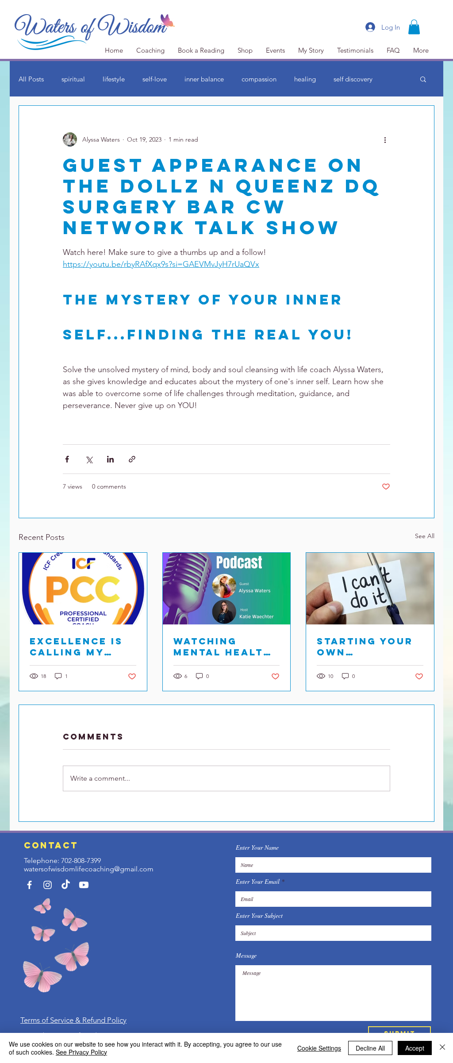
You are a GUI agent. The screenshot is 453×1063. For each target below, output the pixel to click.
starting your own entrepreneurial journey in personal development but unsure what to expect (369, 646)
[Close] (442, 1048)
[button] (414, 26)
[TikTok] (65, 884)
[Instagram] (47, 884)
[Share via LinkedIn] (110, 459)
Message (246, 955)
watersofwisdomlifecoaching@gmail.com (89, 869)
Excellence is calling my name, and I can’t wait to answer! (76, 646)
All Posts (31, 79)
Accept (414, 1048)
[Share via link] (132, 459)
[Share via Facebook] (67, 459)
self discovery (353, 79)
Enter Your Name (257, 847)
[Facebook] (29, 884)
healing (305, 79)
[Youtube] (83, 884)
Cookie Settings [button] (319, 1048)
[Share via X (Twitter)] (88, 459)
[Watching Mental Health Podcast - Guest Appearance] (227, 588)
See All (424, 536)
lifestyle (114, 79)
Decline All (370, 1048)
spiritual (73, 79)
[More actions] (385, 139)
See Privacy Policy (81, 1052)
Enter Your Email (258, 881)
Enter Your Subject (259, 916)
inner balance (204, 79)
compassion (259, 79)
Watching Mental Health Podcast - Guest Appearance (222, 646)
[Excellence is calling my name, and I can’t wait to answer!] (83, 588)
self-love (154, 79)
